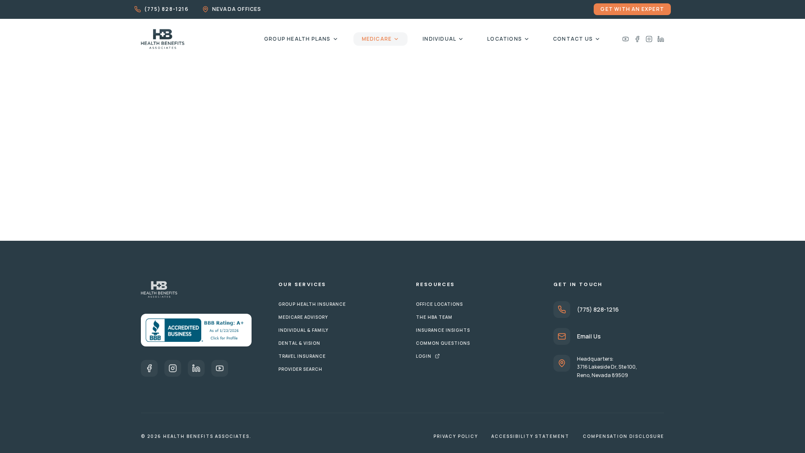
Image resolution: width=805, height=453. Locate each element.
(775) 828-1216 (166, 9)
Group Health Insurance (312, 304)
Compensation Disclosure (623, 436)
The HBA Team (434, 317)
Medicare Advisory (303, 317)
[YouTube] (219, 368)
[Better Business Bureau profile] (196, 330)
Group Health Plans (297, 38)
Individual (439, 38)
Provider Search (300, 369)
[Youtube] (625, 39)
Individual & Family (303, 330)
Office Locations (439, 304)
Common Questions (443, 343)
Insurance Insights (443, 330)
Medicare (377, 38)
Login (423, 356)
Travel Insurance (302, 356)
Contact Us (573, 38)
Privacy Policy (456, 436)
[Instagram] (649, 39)
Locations (504, 38)
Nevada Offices (237, 9)
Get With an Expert (632, 9)
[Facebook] (637, 39)
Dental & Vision (299, 343)
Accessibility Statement (530, 436)
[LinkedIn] (660, 39)
